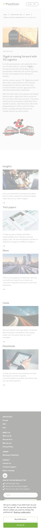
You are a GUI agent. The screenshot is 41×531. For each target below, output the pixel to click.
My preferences (20, 519)
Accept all (20, 525)
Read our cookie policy (22, 512)
